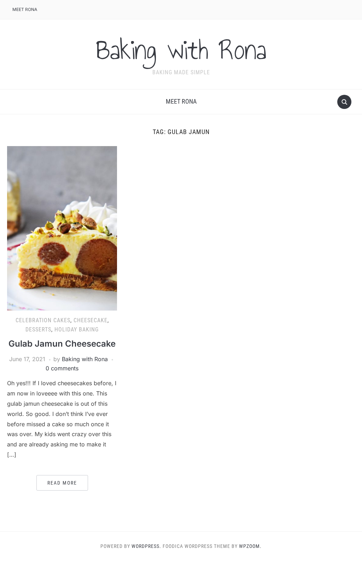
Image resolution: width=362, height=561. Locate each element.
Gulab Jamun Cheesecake (62, 344)
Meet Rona (24, 9)
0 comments (62, 368)
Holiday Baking (76, 329)
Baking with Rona (181, 49)
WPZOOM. (250, 546)
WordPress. (146, 546)
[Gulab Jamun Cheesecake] (62, 227)
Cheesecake (90, 320)
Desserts (38, 329)
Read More (62, 483)
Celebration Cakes (43, 320)
